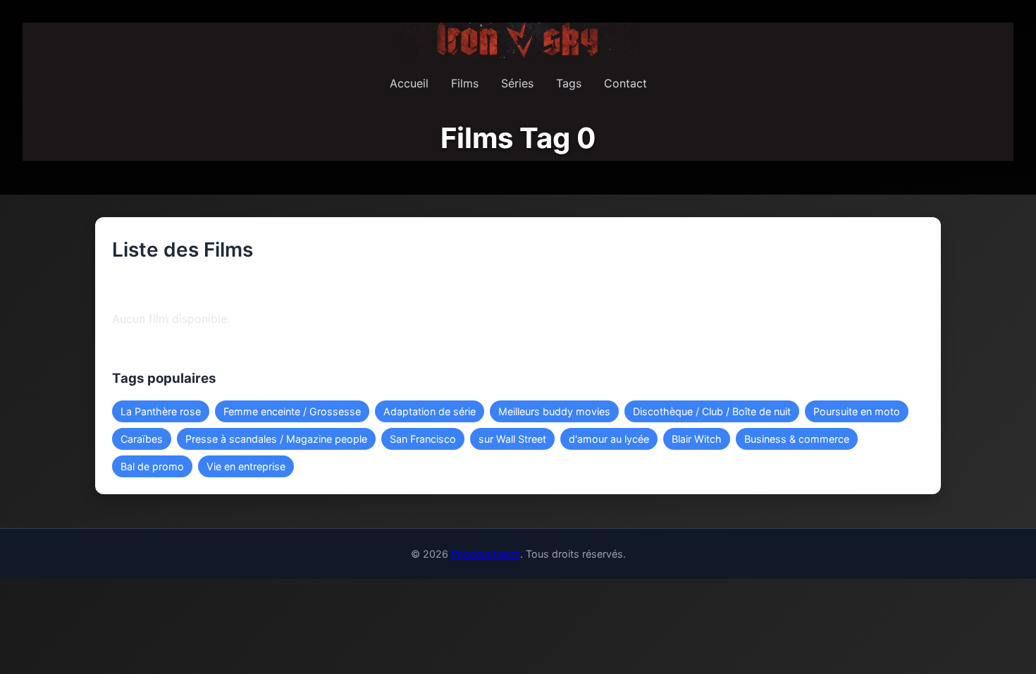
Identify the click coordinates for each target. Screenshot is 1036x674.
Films (465, 83)
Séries (517, 83)
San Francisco (423, 439)
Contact (625, 83)
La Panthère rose (161, 411)
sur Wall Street (512, 439)
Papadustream (485, 554)
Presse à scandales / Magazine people (276, 439)
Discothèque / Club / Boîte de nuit (712, 411)
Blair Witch (697, 439)
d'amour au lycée (609, 439)
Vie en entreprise (245, 466)
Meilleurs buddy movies (554, 411)
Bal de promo (152, 466)
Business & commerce (796, 439)
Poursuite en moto (856, 411)
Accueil (409, 83)
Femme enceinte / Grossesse (292, 411)
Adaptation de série (429, 411)
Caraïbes (142, 439)
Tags (568, 83)
